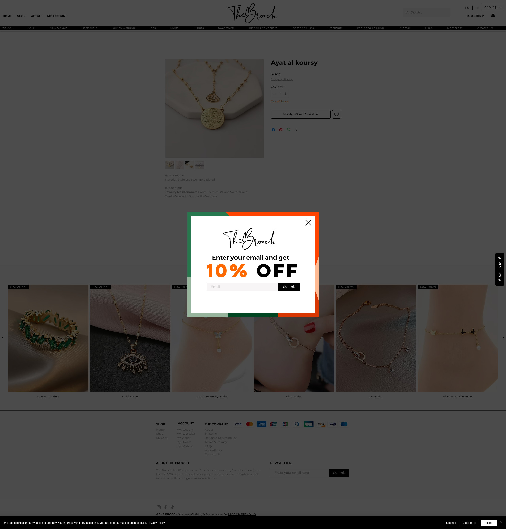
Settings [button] (451, 523)
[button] (308, 223)
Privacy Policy (156, 523)
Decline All (469, 523)
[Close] (501, 523)
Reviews (500, 269)
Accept (489, 523)
